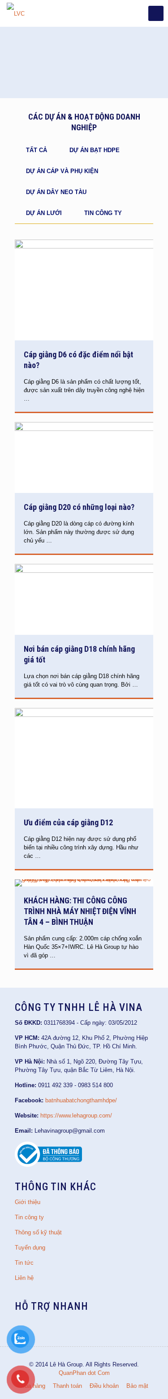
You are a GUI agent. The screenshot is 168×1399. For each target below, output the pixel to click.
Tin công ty (103, 213)
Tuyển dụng (30, 1247)
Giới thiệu (27, 1202)
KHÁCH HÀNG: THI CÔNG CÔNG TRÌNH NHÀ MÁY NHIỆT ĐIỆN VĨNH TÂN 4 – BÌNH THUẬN (80, 911)
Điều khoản (104, 1385)
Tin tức (24, 1262)
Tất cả (36, 150)
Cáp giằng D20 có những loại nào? (79, 507)
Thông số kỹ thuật (38, 1232)
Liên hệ (24, 1278)
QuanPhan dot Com (84, 1373)
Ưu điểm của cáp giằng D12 (68, 822)
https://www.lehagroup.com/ (76, 1115)
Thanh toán (67, 1385)
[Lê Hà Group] (16, 13)
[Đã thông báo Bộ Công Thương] (48, 1165)
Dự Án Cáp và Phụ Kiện (62, 171)
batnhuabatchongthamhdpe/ (81, 1100)
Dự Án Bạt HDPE (94, 150)
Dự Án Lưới (44, 213)
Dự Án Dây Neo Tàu (56, 192)
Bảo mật (137, 1385)
